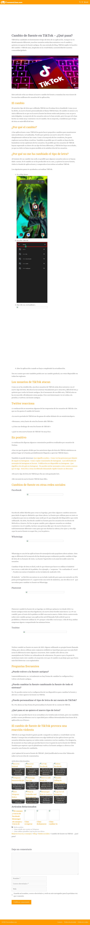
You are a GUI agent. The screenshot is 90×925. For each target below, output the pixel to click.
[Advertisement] (45, 19)
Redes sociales (18, 827)
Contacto (59, 922)
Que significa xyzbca (41, 458)
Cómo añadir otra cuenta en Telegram (26, 829)
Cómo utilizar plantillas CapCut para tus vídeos (29, 831)
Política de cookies (83, 922)
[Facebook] (44, 915)
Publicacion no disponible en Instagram (53, 463)
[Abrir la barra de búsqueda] (80, 2)
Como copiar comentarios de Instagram (45, 461)
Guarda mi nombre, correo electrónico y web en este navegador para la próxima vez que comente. (46, 894)
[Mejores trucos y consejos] (11, 2)
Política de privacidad (70, 922)
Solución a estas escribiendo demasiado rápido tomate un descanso (47, 469)
